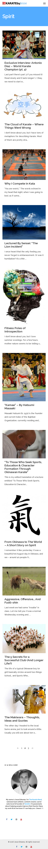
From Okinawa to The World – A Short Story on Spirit (23, 543)
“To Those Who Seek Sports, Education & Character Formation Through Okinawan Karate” (23, 467)
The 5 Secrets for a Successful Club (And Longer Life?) (23, 660)
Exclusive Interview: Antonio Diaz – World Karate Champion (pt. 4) (23, 66)
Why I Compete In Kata (19, 183)
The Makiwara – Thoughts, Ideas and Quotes (22, 719)
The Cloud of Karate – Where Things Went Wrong (24, 126)
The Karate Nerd (35, 799)
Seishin (27, 804)
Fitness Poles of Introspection (14, 329)
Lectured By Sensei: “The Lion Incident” (21, 245)
